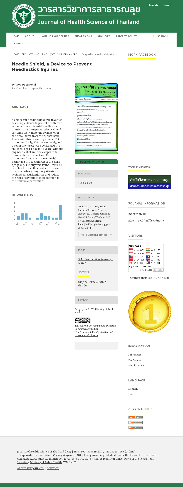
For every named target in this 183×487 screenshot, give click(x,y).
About (30, 36)
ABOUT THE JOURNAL (30, 468)
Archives (103, 36)
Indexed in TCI (137, 214)
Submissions (83, 36)
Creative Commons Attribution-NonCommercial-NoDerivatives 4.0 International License (95, 330)
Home (15, 36)
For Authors (134, 360)
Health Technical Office (108, 458)
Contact (20, 43)
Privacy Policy (126, 36)
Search (162, 36)
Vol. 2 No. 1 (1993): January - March (57, 54)
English (133, 388)
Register (154, 5)
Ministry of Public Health (46, 462)
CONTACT (53, 468)
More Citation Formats (94, 234)
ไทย (130, 394)
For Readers (134, 354)
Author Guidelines (55, 36)
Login (167, 5)
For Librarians (136, 365)
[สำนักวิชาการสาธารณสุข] (149, 188)
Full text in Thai (92, 161)
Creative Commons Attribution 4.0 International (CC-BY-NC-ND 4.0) (86, 456)
